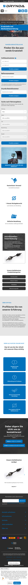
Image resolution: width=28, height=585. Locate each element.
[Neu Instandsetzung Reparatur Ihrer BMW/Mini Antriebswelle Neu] (14, 473)
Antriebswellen (14, 276)
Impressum (19, 557)
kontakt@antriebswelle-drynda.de (14, 445)
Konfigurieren (17, 583)
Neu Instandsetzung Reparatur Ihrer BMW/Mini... (14, 482)
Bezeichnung (4, 127)
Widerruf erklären (14, 563)
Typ (2, 121)
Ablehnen (10, 583)
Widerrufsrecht (9, 557)
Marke (2, 115)
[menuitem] (4, 11)
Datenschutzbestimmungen (13, 502)
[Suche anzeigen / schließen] (19, 11)
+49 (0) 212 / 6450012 (20, 1)
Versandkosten (22, 553)
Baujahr (2, 133)
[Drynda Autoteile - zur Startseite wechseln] (14, 6)
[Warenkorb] (26, 11)
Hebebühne (14, 284)
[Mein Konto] (22, 11)
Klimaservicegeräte (14, 288)
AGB (14, 557)
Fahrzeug (3, 108)
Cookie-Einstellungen (17, 559)
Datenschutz (9, 559)
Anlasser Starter (14, 280)
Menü (5, 10)
